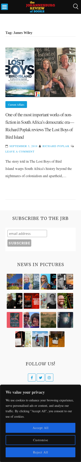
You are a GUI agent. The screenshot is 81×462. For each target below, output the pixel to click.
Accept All (41, 428)
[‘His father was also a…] (23, 339)
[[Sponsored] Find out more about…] (14, 320)
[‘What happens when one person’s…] (65, 301)
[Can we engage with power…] (14, 301)
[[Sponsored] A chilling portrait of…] (31, 301)
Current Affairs (16, 104)
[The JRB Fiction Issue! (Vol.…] (14, 282)
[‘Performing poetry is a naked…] (48, 301)
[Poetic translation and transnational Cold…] (65, 320)
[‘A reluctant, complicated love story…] (31, 282)
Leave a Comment (19, 151)
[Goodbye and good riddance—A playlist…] (57, 339)
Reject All (40, 452)
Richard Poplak (56, 146)
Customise (40, 440)
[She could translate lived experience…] (31, 320)
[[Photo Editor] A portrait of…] (40, 339)
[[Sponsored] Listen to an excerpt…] (48, 282)
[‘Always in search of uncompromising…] (65, 282)
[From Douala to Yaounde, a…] (48, 320)
